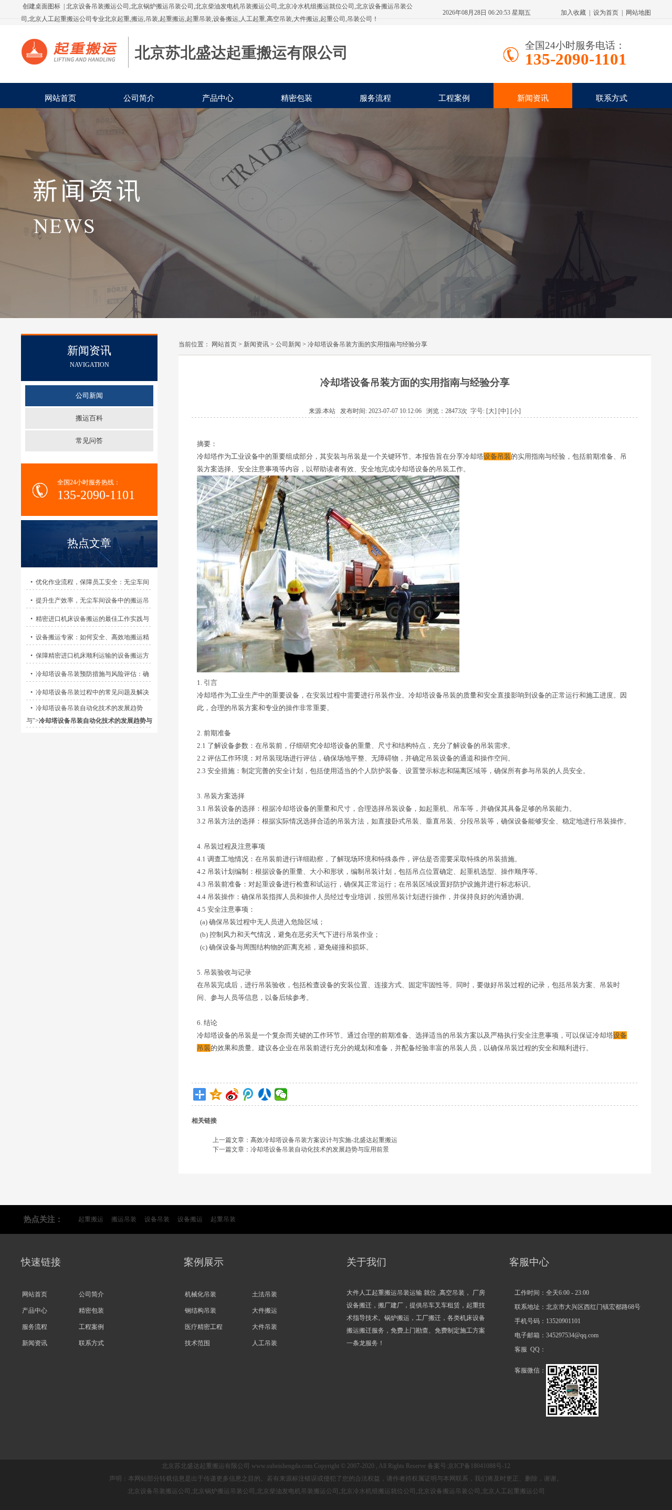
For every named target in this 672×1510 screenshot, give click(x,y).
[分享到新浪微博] (232, 1094)
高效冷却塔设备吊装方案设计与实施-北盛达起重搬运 (323, 1140)
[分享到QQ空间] (216, 1094)
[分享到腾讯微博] (248, 1094)
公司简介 (139, 98)
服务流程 (375, 98)
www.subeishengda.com (281, 1466)
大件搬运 (264, 1310)
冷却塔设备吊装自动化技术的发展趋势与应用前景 (319, 1149)
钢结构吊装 (200, 1310)
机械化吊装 (200, 1294)
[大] (491, 411)
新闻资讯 (533, 98)
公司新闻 (288, 344)
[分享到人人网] (264, 1094)
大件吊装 (264, 1327)
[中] (503, 411)
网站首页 (60, 98)
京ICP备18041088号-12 (479, 1466)
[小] (515, 411)
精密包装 (296, 98)
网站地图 (638, 12)
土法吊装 (264, 1294)
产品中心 (218, 98)
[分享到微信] (281, 1094)
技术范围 (197, 1343)
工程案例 (454, 98)
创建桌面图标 (41, 6)
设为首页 (605, 12)
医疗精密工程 (204, 1327)
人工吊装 (264, 1343)
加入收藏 (573, 12)
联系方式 (611, 98)
